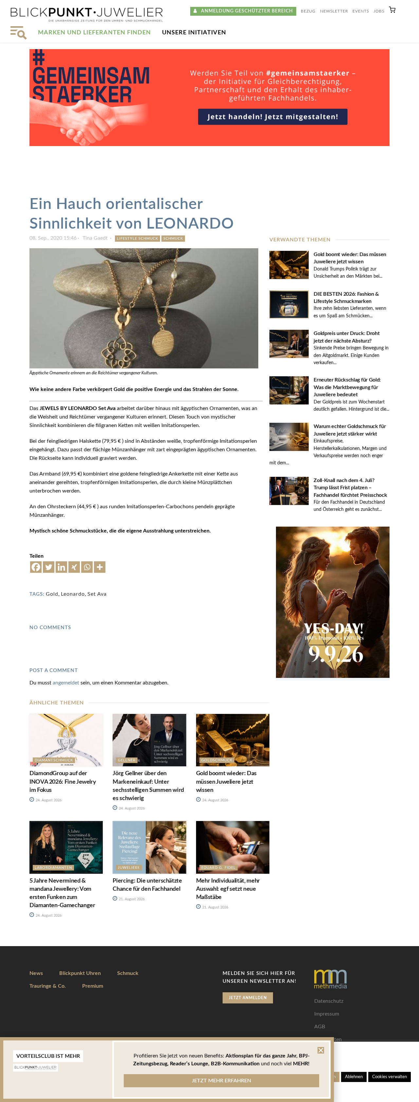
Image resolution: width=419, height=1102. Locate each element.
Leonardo (73, 594)
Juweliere (129, 867)
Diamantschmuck (54, 760)
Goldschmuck (216, 760)
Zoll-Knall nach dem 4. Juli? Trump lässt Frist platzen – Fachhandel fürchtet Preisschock (350, 488)
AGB (319, 1026)
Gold (52, 594)
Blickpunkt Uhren (80, 973)
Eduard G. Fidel (218, 867)
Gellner (127, 760)
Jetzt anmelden (248, 998)
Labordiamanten (53, 867)
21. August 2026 (131, 899)
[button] (392, 11)
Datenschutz (328, 1001)
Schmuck (173, 238)
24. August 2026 (48, 800)
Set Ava (97, 594)
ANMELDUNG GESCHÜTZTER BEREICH (245, 11)
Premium (92, 986)
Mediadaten (328, 1039)
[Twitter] (48, 567)
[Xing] (74, 567)
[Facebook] (36, 567)
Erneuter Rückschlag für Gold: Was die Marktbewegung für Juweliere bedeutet (347, 387)
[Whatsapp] (87, 567)
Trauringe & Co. (47, 986)
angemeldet (66, 682)
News (36, 973)
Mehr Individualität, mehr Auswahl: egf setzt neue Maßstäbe (228, 889)
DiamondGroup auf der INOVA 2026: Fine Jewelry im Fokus (62, 782)
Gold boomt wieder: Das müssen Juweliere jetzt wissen (226, 782)
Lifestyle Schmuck (137, 238)
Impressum (326, 1014)
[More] (99, 567)
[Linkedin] (61, 567)
